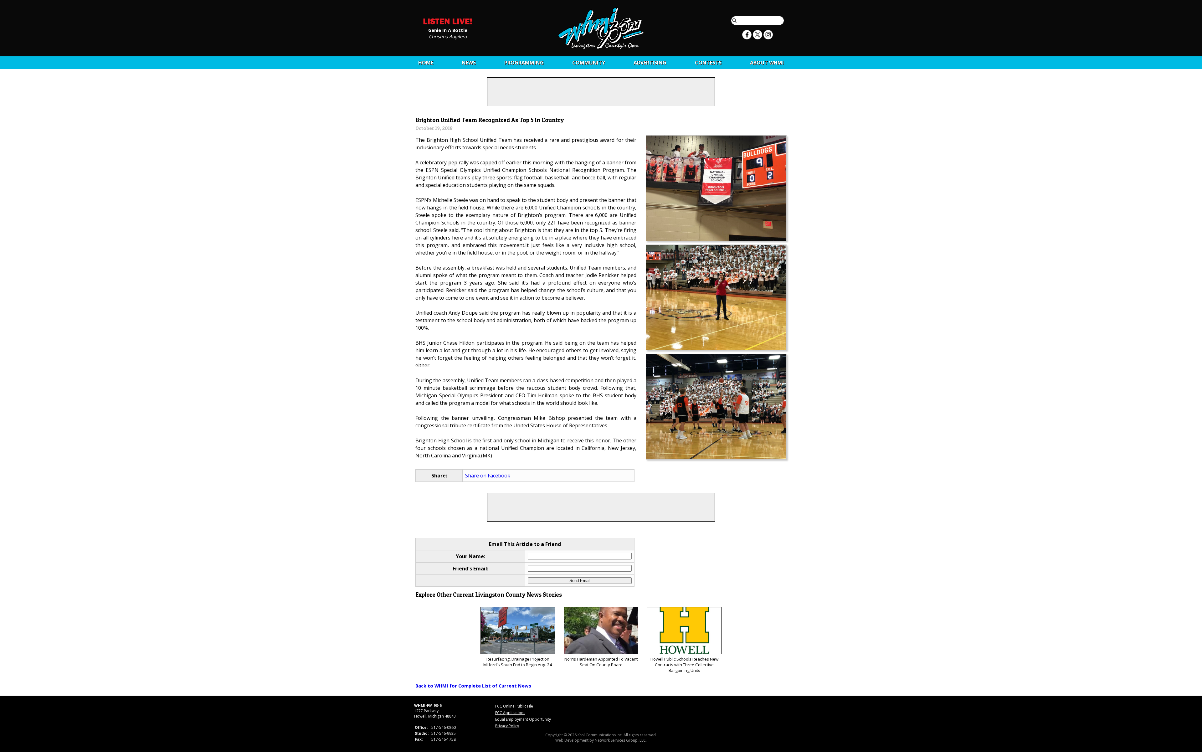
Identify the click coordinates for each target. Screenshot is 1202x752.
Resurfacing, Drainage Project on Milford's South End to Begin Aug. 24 (517, 661)
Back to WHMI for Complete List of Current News (473, 685)
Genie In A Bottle (447, 30)
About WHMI (767, 62)
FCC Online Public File (514, 706)
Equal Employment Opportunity (523, 719)
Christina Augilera (448, 36)
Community (588, 62)
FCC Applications (510, 712)
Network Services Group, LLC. (621, 740)
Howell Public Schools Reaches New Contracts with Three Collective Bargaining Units (684, 664)
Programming (524, 62)
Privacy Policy (507, 726)
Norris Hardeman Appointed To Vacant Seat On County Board (601, 661)
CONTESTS (708, 62)
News (469, 62)
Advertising (650, 62)
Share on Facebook (487, 475)
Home (425, 62)
